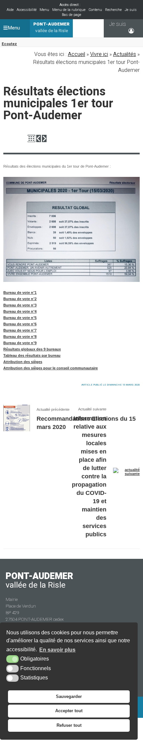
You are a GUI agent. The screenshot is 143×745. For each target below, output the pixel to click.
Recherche (113, 9)
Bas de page (71, 14)
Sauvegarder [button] (69, 696)
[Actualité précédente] (38, 138)
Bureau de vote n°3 (20, 305)
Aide (10, 9)
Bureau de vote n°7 (20, 330)
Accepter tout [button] (68, 710)
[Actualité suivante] (44, 138)
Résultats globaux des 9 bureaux (32, 349)
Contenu (95, 9)
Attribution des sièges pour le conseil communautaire (50, 368)
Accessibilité (27, 9)
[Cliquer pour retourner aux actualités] (31, 138)
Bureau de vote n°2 (20, 299)
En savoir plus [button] (57, 650)
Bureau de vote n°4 (20, 311)
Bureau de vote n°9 (20, 343)
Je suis (131, 9)
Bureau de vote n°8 (20, 337)
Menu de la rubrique (68, 9)
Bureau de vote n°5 (20, 318)
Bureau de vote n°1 (20, 292)
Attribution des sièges (22, 362)
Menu (44, 9)
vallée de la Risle (51, 27)
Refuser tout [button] (69, 725)
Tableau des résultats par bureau (32, 355)
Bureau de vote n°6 (20, 324)
